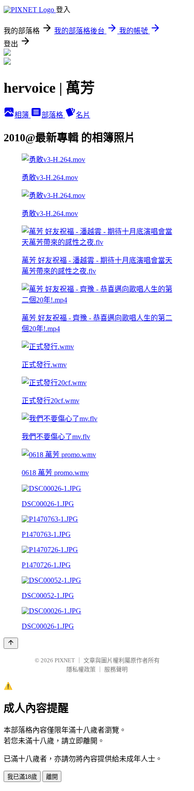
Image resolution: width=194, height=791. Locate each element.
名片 (83, 115)
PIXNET (65, 660)
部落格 (53, 115)
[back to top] (11, 643)
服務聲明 (116, 669)
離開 (52, 776)
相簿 (22, 115)
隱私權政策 (81, 669)
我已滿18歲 (22, 776)
